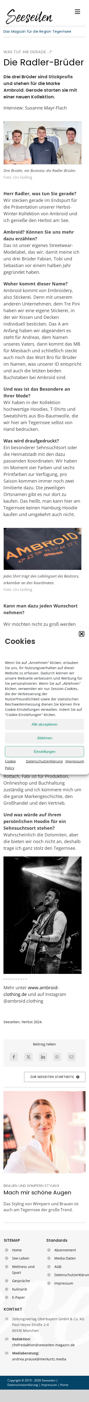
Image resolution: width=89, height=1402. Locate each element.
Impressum (74, 761)
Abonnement (65, 1250)
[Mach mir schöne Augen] (44, 1132)
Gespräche (21, 1280)
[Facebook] (13, 1056)
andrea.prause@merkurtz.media (39, 1359)
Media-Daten (65, 1258)
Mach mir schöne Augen (37, 1192)
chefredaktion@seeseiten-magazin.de (43, 1345)
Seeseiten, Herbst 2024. (23, 1021)
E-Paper (18, 1297)
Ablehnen (44, 738)
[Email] (71, 1056)
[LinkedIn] (43, 1056)
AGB (57, 1266)
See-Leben (20, 1258)
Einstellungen (44, 751)
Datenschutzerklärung (44, 761)
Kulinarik (19, 1289)
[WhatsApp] (57, 1056)
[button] (81, 633)
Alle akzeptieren (44, 724)
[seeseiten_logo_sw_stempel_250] (29, 10)
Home (17, 1250)
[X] (28, 1056)
